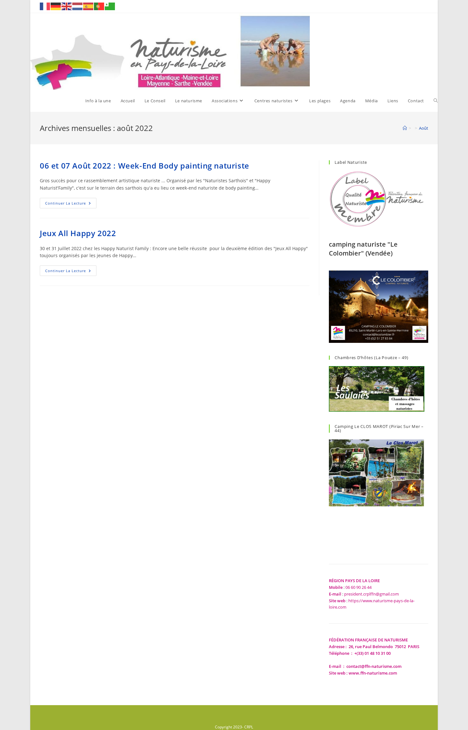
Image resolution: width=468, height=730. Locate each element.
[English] (66, 6)
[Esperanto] (110, 6)
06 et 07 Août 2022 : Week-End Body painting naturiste (144, 165)
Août (423, 128)
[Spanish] (88, 6)
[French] (45, 6)
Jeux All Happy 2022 (78, 233)
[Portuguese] (99, 6)
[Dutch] (77, 6)
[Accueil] (405, 128)
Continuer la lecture (70, 204)
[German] (56, 6)
